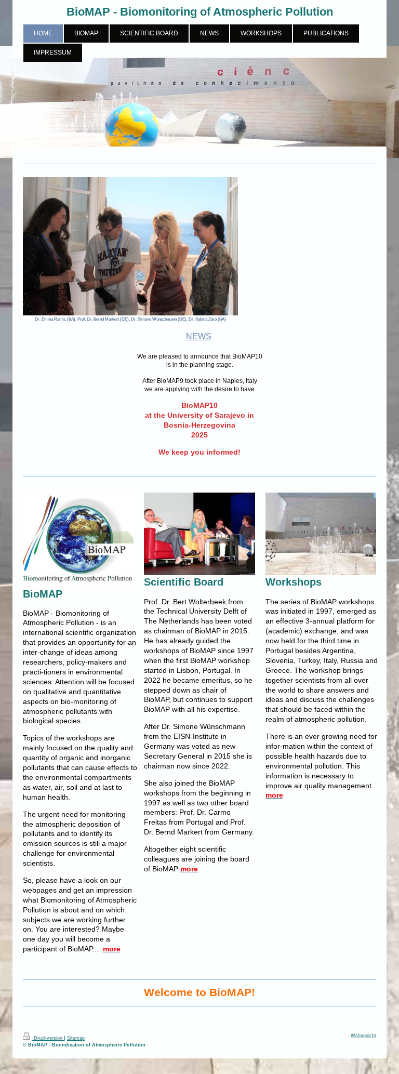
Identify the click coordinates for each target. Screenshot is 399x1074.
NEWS (198, 336)
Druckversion (48, 1038)
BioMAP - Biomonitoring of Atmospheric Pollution (199, 11)
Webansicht (363, 1035)
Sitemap (76, 1038)
